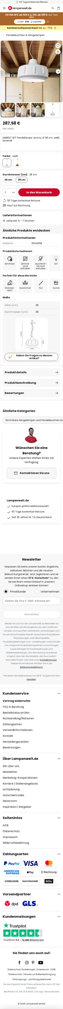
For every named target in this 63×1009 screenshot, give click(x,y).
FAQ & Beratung (13, 707)
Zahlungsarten (12, 724)
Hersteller (31, 679)
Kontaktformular (48, 659)
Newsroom (10, 801)
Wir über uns (11, 766)
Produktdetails (16, 372)
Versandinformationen (18, 730)
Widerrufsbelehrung (16, 843)
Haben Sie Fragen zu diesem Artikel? (34, 357)
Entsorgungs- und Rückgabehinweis (32, 979)
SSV (29, 21)
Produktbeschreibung (20, 383)
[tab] (31, 720)
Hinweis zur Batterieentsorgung (40, 974)
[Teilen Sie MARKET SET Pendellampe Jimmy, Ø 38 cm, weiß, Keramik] (57, 51)
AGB (5, 825)
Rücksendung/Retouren (18, 718)
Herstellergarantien (16, 742)
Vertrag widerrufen (16, 701)
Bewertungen (14, 393)
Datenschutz (11, 831)
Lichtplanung (11, 789)
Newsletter (10, 772)
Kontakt (8, 736)
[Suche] (53, 8)
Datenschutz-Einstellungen (21, 969)
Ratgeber (25, 807)
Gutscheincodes (13, 795)
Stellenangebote (27, 784)
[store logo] (21, 8)
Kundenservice (16, 693)
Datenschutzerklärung (31, 667)
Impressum (10, 837)
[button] (8, 110)
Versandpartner (17, 894)
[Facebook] (22, 962)
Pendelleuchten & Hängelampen (25, 35)
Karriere (8, 784)
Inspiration (10, 807)
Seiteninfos (12, 817)
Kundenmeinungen (19, 916)
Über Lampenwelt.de (20, 758)
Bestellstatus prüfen (16, 713)
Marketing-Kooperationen (20, 778)
